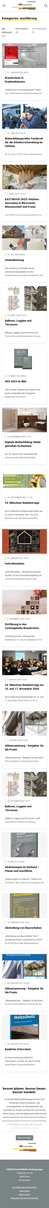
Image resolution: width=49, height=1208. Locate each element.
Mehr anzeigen (24, 1138)
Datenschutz (24, 1194)
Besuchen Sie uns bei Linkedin (24, 1198)
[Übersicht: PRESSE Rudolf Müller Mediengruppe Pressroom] (23, 5)
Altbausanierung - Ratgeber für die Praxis (24, 747)
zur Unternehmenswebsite (24, 1187)
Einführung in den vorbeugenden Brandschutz (22, 626)
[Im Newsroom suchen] (46, 5)
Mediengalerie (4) (22, 30)
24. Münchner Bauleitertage (22, 502)
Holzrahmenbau (14, 563)
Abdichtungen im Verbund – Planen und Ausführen (22, 869)
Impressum (24, 1191)
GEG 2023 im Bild (15, 381)
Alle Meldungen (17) (7, 32)
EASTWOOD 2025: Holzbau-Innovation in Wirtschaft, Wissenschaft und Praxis (22, 203)
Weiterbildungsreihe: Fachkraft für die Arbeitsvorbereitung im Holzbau (24, 142)
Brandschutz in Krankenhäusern (15, 79)
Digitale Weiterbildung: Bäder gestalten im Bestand (23, 444)
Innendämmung (14, 260)
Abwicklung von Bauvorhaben (23, 927)
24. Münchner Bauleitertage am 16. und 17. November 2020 (24, 686)
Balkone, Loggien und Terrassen (18, 322)
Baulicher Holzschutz (18, 1049)
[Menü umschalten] (3, 6)
